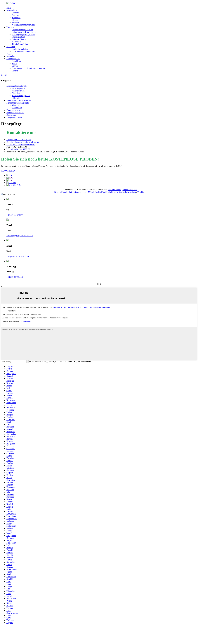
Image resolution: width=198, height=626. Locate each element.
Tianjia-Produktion (20, 44)
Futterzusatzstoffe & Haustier (24, 32)
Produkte (10, 27)
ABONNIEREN (8, 171)
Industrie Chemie (19, 39)
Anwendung (11, 10)
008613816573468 (14, 277)
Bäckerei (15, 13)
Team (14, 63)
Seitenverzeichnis (130, 189)
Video (9, 54)
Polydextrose (130, 192)
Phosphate (16, 93)
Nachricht (10, 46)
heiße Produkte (114, 189)
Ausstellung (11, 56)
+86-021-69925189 (14, 215)
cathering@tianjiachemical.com (19, 235)
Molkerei (16, 22)
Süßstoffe (16, 98)
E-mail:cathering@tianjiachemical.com (22, 142)
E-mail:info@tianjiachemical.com (20, 144)
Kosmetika (16, 42)
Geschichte (16, 61)
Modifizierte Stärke (116, 192)
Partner (15, 71)
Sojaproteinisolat (80, 192)
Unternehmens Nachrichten (23, 51)
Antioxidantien (18, 91)
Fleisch (15, 20)
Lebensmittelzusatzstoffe (22, 29)
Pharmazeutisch (18, 37)
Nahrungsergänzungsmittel (23, 25)
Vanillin (140, 192)
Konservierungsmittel (21, 95)
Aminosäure (17, 108)
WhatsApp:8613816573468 (18, 149)
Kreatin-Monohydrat (63, 192)
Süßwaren (16, 17)
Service (15, 66)
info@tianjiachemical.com (17, 256)
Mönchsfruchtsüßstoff (97, 192)
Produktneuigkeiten (20, 49)
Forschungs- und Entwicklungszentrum (28, 68)
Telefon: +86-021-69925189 (18, 139)
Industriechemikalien (15, 112)
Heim (8, 8)
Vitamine (16, 105)
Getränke (16, 15)
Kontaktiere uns (13, 58)
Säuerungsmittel (18, 88)
